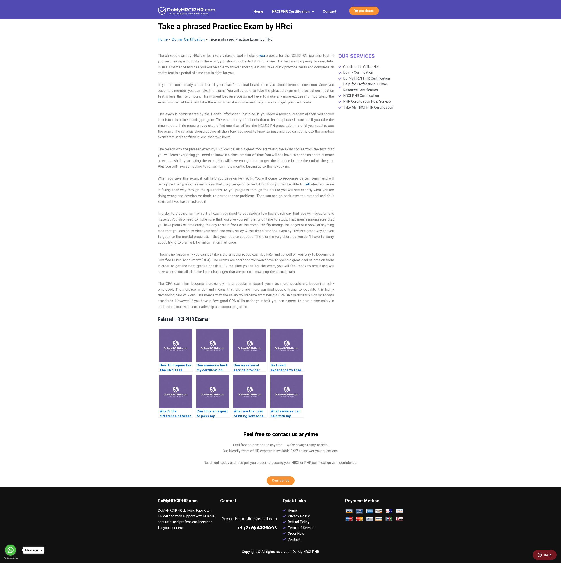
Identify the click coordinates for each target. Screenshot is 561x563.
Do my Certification (188, 39)
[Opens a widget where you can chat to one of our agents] (545, 555)
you (262, 55)
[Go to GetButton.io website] (11, 558)
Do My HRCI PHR (305, 552)
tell (307, 184)
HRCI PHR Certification (291, 11)
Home (258, 11)
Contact (329, 11)
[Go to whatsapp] (10, 550)
